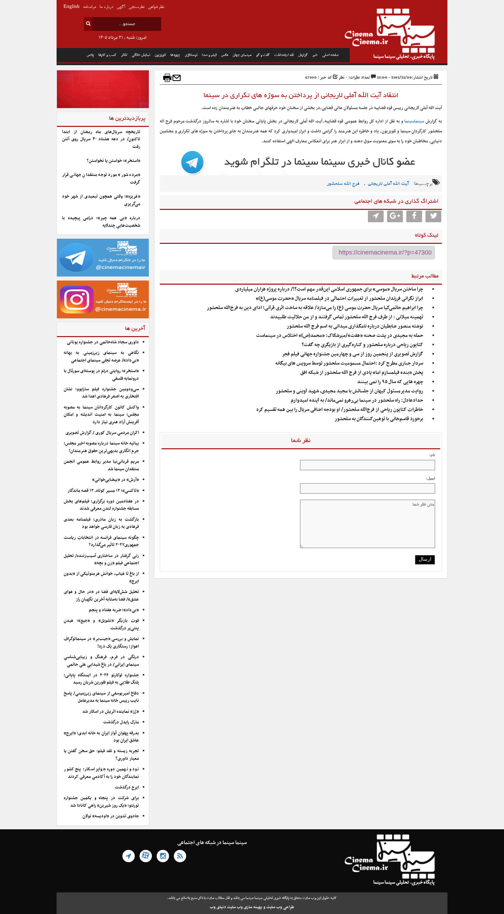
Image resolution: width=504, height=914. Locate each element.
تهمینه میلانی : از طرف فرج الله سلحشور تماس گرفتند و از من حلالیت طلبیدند (346, 317)
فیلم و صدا (209, 55)
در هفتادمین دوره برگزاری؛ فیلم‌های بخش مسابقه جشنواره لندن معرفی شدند (101, 505)
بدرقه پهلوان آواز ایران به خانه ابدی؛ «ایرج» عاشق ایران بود (101, 736)
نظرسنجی (136, 7)
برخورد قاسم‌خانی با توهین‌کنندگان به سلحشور (379, 419)
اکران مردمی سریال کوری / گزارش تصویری (102, 433)
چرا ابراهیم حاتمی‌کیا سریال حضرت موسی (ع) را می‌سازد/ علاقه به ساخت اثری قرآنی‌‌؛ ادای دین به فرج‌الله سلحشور (315, 308)
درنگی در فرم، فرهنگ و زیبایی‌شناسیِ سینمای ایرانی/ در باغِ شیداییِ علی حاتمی (101, 660)
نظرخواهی (156, 7)
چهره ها (175, 55)
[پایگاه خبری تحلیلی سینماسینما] (398, 35)
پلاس (90, 55)
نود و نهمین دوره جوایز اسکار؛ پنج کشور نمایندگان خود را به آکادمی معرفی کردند (101, 772)
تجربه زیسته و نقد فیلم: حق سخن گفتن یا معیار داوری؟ (101, 754)
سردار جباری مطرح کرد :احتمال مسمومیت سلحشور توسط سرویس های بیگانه (349, 363)
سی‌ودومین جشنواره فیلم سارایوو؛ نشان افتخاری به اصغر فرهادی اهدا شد (101, 392)
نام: (432, 455)
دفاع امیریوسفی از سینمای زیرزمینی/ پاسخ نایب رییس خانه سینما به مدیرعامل (101, 697)
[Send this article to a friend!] (176, 77)
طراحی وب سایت (280, 907)
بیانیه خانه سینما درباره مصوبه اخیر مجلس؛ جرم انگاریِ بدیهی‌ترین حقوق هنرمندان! (101, 447)
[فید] (180, 856)
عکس (224, 55)
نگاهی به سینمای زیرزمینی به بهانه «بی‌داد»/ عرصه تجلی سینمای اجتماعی (101, 356)
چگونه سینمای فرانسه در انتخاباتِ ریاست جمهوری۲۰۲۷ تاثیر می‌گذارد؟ (101, 541)
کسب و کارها (107, 55)
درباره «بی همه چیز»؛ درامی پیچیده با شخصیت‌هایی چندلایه (101, 221)
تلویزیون (160, 55)
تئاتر (124, 55)
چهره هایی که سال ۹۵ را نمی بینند (390, 382)
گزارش (303, 55)
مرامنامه (89, 7)
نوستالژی (191, 55)
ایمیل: (430, 478)
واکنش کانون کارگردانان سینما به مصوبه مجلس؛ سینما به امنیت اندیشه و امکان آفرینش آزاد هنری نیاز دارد (101, 415)
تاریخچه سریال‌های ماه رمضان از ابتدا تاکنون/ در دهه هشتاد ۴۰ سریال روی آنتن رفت (101, 139)
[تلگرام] (128, 856)
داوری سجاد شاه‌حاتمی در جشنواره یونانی (103, 342)
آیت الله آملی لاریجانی (388, 184)
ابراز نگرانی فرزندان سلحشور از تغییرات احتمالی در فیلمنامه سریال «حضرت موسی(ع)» (339, 298)
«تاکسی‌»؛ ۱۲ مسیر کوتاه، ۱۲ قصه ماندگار (103, 491)
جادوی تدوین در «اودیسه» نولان (111, 816)
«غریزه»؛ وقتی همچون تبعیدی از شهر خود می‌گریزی (101, 200)
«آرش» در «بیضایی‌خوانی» (115, 480)
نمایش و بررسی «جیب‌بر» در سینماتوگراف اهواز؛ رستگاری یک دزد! (101, 642)
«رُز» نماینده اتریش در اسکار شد (110, 711)
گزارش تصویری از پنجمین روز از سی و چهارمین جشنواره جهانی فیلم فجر (352, 354)
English (71, 7)
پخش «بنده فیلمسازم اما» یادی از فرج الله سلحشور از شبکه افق (361, 372)
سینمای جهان (242, 55)
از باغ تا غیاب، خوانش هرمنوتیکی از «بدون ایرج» (101, 577)
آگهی (121, 7)
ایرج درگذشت (127, 787)
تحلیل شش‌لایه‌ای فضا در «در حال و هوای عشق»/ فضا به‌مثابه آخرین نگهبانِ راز (101, 595)
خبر (315, 55)
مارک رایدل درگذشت (121, 722)
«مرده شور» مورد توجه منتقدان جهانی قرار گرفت (101, 178)
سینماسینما (414, 121)
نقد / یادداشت (284, 55)
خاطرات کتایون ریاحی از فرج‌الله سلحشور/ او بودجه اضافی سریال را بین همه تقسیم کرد (339, 409)
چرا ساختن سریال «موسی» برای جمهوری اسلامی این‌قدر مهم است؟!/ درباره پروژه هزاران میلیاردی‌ (329, 289)
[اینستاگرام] (163, 856)
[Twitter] (433, 216)
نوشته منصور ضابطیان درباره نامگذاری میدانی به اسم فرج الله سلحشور (355, 326)
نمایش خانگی (141, 55)
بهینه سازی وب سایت (244, 907)
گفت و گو (263, 55)
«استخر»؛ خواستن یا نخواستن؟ (113, 161)
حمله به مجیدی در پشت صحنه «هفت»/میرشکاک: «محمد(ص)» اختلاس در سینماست (339, 335)
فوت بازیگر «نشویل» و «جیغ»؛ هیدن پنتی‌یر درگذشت (101, 624)
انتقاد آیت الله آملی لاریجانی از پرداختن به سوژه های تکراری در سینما (301, 95)
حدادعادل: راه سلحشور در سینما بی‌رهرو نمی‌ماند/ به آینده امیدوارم (357, 400)
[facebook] (414, 216)
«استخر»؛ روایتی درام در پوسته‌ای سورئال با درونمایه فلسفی (101, 374)
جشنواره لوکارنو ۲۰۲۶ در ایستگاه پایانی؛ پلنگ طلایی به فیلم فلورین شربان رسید (101, 679)
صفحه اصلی (330, 55)
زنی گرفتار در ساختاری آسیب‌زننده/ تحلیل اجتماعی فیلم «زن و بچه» (101, 559)
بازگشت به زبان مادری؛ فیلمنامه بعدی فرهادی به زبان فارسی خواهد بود (101, 523)
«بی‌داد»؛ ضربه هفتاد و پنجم (114, 610)
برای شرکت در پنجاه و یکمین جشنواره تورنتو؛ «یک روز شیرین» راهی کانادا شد (101, 801)
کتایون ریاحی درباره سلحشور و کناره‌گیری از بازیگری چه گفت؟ (362, 345)
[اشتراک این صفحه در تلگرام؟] (376, 216)
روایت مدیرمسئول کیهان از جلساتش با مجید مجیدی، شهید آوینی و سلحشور (349, 391)
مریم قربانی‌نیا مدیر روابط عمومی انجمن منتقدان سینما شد (101, 465)
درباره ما (106, 7)
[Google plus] (395, 216)
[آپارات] (146, 856)
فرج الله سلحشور (343, 184)
